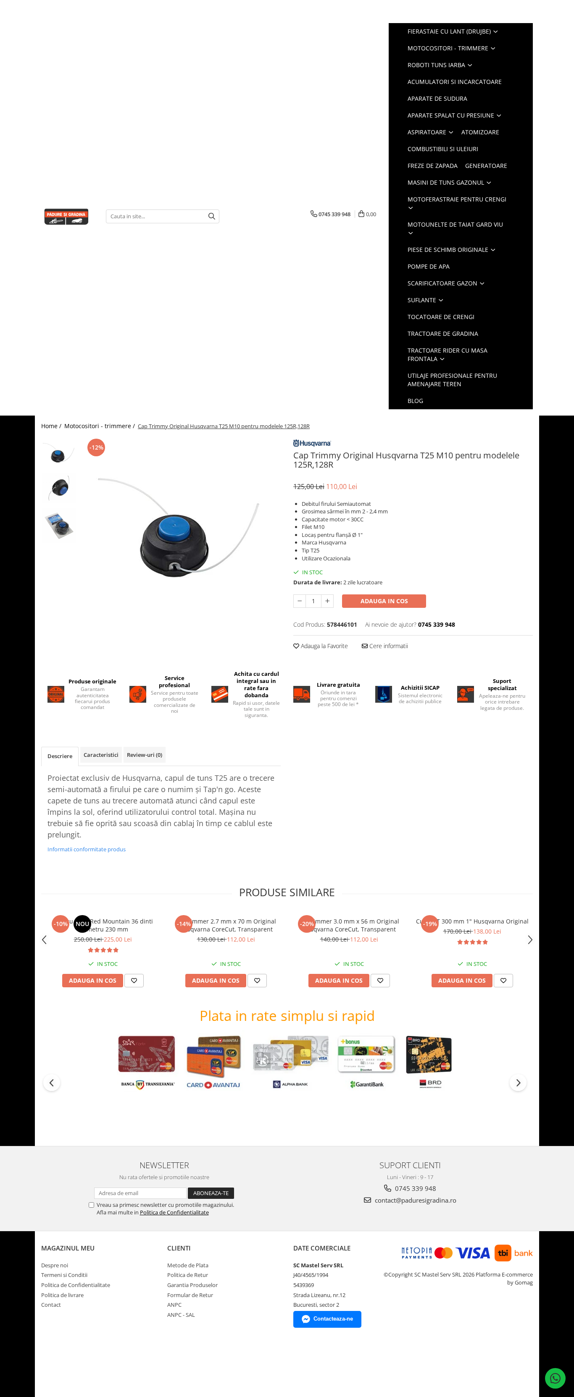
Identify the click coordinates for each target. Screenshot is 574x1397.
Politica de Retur (187, 1275)
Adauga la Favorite (323, 646)
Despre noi (54, 1265)
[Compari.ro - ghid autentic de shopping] (70, 1364)
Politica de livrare (62, 1295)
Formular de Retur (190, 1295)
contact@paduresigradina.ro (414, 1200)
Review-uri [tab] (144, 755)
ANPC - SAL (181, 1315)
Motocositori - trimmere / (100, 426)
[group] (181, 536)
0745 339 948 (414, 1188)
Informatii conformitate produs (86, 849)
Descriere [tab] (59, 756)
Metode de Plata (187, 1265)
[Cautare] (211, 216)
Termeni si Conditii (64, 1275)
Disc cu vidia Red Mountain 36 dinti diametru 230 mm (103, 925)
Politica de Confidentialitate (174, 1212)
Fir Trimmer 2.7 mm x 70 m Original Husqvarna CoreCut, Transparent (226, 925)
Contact (51, 1304)
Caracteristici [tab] (101, 755)
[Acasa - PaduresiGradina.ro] (67, 216)
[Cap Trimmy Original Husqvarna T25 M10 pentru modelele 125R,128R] (181, 536)
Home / (52, 426)
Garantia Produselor (192, 1285)
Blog (415, 401)
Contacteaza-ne (333, 1319)
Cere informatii (388, 646)
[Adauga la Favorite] (134, 980)
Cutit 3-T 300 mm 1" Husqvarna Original (472, 921)
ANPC (174, 1304)
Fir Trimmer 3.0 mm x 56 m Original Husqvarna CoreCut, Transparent (349, 925)
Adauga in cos (384, 601)
